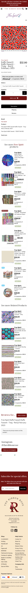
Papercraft (4, 548)
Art (2, 546)
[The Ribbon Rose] (12, 8)
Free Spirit (4, 60)
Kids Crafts (4, 562)
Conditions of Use (20, 550)
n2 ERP (7, 587)
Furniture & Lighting (6, 555)
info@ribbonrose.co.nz (14, 522)
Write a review (22, 415)
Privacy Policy (19, 548)
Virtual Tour (18, 561)
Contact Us (18, 539)
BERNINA (3, 550)
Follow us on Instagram (9, 450)
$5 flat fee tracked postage (14, 3)
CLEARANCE (4, 539)
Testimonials (18, 569)
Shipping (14, 110)
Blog (16, 567)
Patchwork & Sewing (6, 553)
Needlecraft (4, 543)
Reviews (14, 113)
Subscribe (23, 488)
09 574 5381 (14, 5)
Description (14, 106)
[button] (1, 8)
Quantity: (14, 89)
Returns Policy (19, 546)
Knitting (3, 541)
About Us (17, 541)
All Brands (4, 564)
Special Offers (5, 566)
